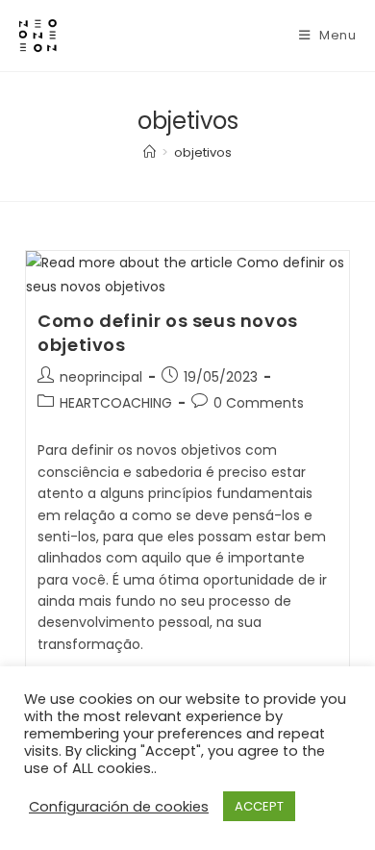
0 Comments (258, 402)
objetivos (203, 152)
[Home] (149, 152)
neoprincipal (101, 377)
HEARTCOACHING (116, 402)
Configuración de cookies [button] (119, 806)
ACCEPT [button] (259, 806)
